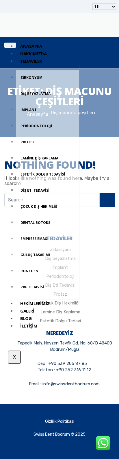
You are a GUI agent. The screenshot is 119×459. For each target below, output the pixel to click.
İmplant (29, 109)
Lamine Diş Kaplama (39, 158)
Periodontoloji (36, 125)
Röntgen (29, 270)
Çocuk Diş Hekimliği (40, 206)
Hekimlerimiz (35, 303)
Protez (28, 142)
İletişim (28, 326)
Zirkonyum (31, 77)
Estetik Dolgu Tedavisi (43, 174)
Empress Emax (34, 238)
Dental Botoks (35, 222)
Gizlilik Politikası (59, 421)
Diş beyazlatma (36, 93)
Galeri (27, 311)
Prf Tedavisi (32, 287)
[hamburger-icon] (10, 45)
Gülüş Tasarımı (35, 254)
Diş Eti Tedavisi (35, 190)
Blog (25, 318)
